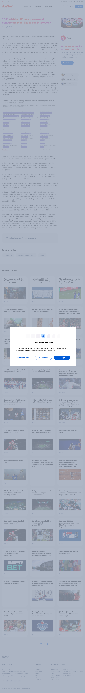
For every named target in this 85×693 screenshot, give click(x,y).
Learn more (51, 350)
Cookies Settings (22, 357)
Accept (62, 357)
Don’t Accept (43, 357)
